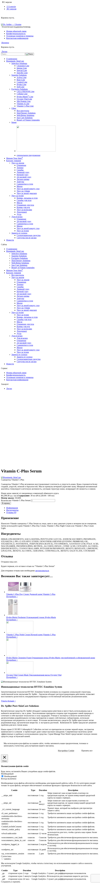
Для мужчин (17, 217)
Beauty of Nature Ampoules (28, 120)
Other (13, 108)
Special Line (22, 70)
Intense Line (22, 68)
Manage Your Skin (14, 158)
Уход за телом (17, 196)
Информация (12, 508)
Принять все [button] (86, 751)
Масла (19, 203)
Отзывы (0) (11, 512)
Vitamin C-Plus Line (25, 106)
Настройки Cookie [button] (66, 751)
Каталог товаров (13, 161)
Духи (19, 214)
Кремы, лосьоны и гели (27, 198)
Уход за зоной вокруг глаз (28, 189)
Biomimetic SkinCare (15, 61)
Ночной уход (22, 175)
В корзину (6, 503)
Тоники (20, 168)
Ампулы (20, 182)
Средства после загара (26, 238)
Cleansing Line (23, 66)
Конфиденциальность (16, 33)
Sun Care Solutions (25, 118)
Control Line (22, 82)
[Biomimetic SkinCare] (11, 477)
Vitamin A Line (23, 104)
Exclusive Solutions (19, 89)
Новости (10, 240)
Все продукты (23, 111)
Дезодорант (22, 212)
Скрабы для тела (24, 200)
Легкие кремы (23, 179)
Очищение (21, 165)
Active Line (21, 77)
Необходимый (10, 776)
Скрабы (20, 170)
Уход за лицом (17, 163)
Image (14, 122)
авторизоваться (42, 571)
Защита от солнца (19, 233)
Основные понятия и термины (19, 36)
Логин (9, 388)
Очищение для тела (25, 205)
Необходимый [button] (7, 774)
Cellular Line (22, 94)
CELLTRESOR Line (25, 91)
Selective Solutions (19, 63)
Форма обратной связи (16, 31)
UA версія (11, 6)
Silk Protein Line (24, 101)
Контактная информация (17, 38)
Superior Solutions (19, 75)
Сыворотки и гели (25, 184)
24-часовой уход (24, 177)
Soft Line (20, 87)
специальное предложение (28, 155)
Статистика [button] (6, 856)
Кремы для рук (23, 207)
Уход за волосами (24, 210)
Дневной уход (23, 172)
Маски (20, 186)
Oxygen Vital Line (24, 99)
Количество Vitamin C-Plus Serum (15, 500)
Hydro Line (21, 84)
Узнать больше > (8, 701)
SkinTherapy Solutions (26, 113)
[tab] (52, 508)
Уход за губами (23, 191)
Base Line (21, 80)
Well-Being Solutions (25, 115)
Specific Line (22, 73)
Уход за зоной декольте (27, 193)
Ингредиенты (12, 510)
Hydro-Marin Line (25, 97)
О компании (11, 59)
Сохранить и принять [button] (10, 882)
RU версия (11, 9)
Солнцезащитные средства (28, 235)
